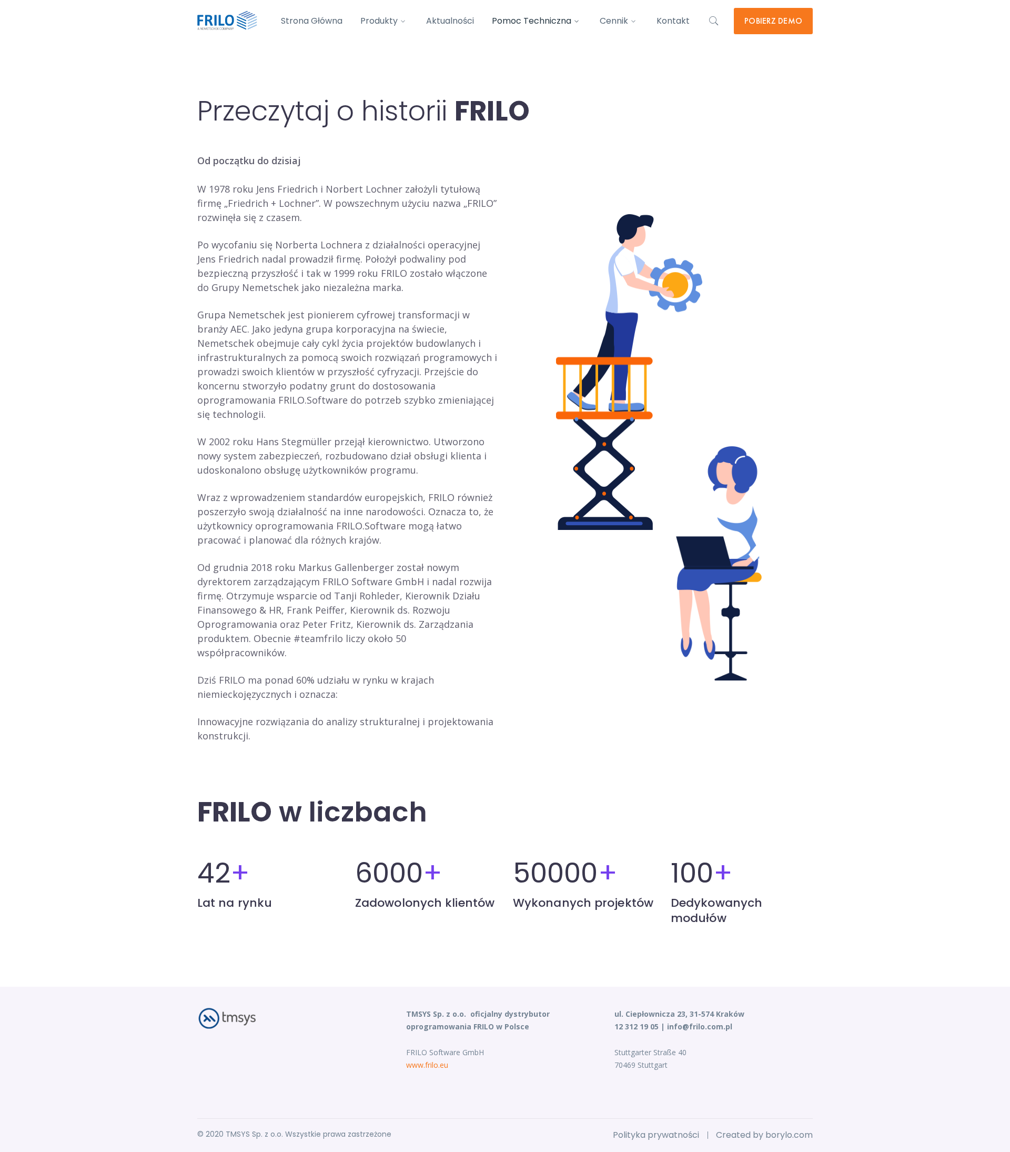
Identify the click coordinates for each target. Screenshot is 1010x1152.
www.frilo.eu (427, 1065)
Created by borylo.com (764, 1135)
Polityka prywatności (656, 1135)
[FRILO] (227, 19)
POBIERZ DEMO (773, 20)
